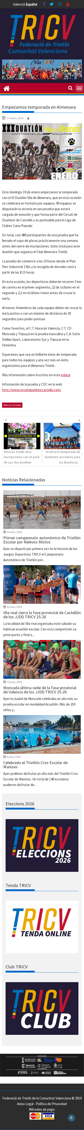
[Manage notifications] (71, 1118)
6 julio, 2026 (14, 756)
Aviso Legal (25, 1104)
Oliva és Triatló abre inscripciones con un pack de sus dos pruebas (22, 457)
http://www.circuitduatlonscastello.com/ (31, 390)
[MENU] (79, 88)
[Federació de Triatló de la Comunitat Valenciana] (6, 88)
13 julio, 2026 (14, 606)
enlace (65, 375)
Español (31, 4)
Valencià (19, 4)
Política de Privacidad (51, 1104)
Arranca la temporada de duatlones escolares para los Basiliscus (62, 457)
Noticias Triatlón (12, 405)
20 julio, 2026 (14, 532)
